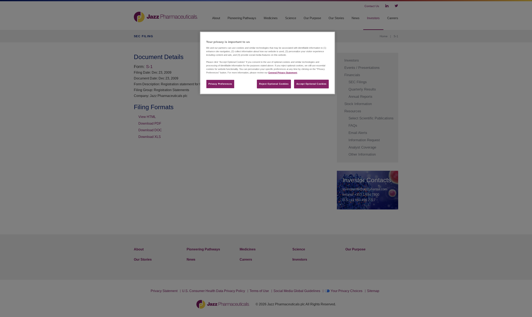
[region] (267, 63)
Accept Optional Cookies (311, 84)
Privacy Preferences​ (220, 84)
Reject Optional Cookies (273, 84)
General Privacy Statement (282, 72)
